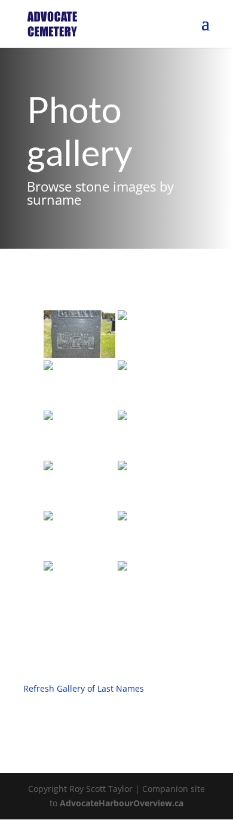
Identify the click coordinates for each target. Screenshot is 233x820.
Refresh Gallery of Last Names (83, 688)
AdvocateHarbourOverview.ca (121, 803)
